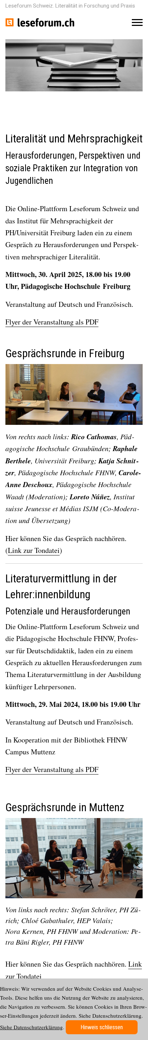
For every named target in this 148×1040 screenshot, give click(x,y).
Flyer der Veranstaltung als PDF (51, 322)
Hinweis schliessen (101, 1027)
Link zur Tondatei (34, 550)
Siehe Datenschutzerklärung (31, 1027)
